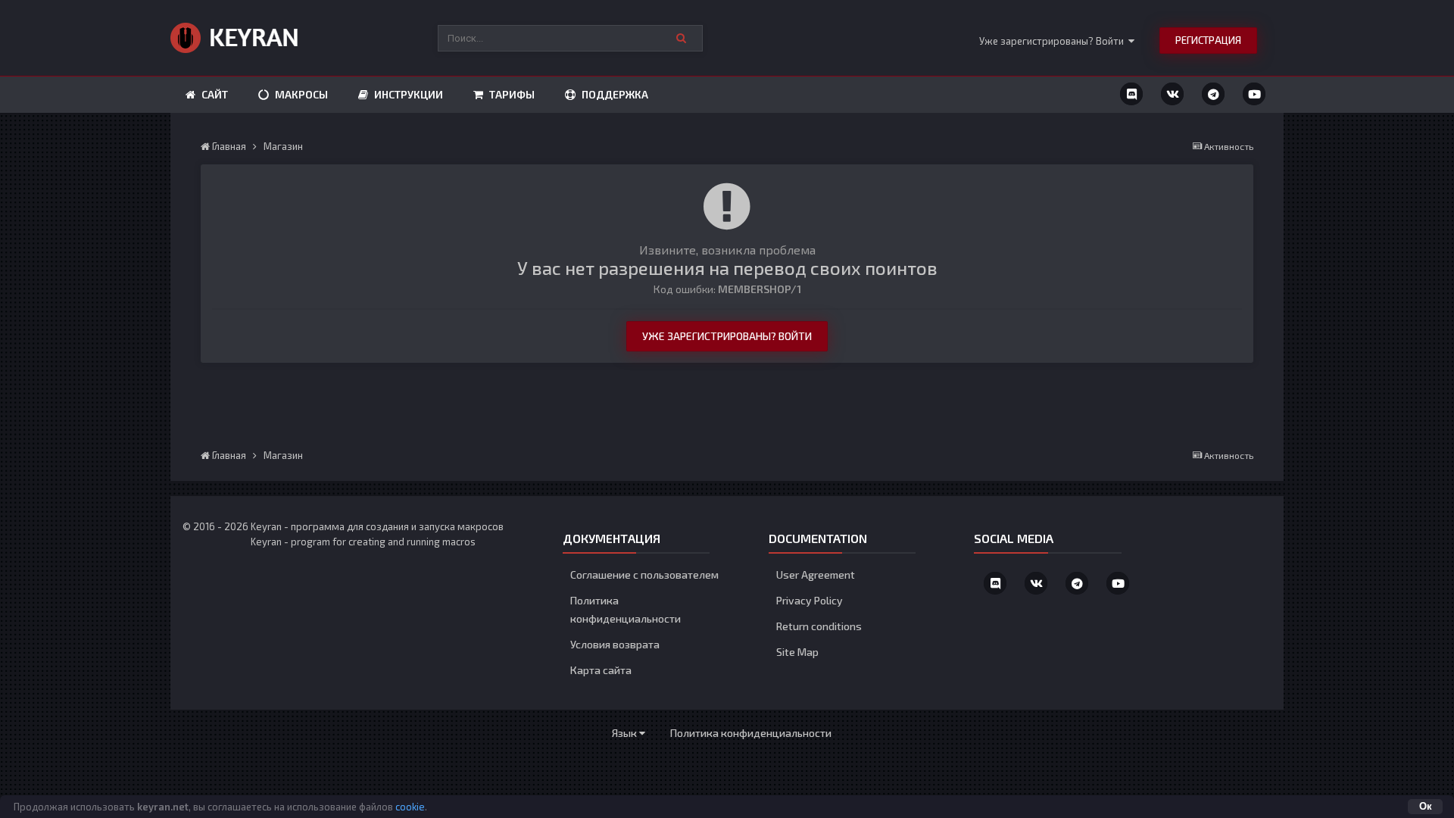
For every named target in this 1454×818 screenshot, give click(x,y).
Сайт (213, 94)
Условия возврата (615, 644)
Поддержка (613, 94)
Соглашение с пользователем (644, 574)
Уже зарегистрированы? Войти (1053, 41)
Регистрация (1208, 40)
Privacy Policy (809, 600)
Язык (625, 732)
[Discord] (1131, 94)
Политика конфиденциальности (751, 732)
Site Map (797, 651)
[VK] (1172, 94)
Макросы (300, 94)
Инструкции (407, 94)
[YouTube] (1254, 94)
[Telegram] (1213, 94)
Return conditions (819, 626)
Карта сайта (601, 669)
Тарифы (511, 94)
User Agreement (815, 574)
